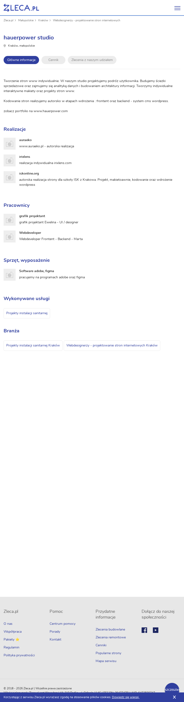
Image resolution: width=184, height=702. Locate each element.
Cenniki (101, 645)
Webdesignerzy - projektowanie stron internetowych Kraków (112, 345)
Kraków (43, 20)
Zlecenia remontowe (111, 637)
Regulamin (11, 647)
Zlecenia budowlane (110, 629)
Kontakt (55, 639)
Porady (55, 631)
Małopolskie (26, 20)
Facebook (144, 630)
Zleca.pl (8, 20)
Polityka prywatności (19, 655)
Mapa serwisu (106, 661)
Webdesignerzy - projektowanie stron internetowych (86, 20)
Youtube (155, 630)
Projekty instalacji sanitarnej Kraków (33, 345)
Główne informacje (21, 60)
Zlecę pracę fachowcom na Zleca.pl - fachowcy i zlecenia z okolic (21, 8)
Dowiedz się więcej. (125, 697)
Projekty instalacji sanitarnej (26, 313)
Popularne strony (108, 653)
